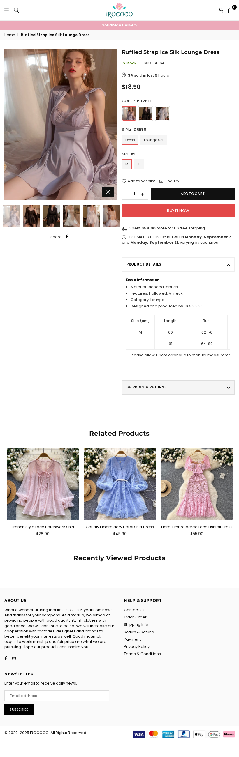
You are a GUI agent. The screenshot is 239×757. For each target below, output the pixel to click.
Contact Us (134, 610)
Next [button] (112, 124)
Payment (132, 639)
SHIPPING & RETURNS (146, 387)
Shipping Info (136, 624)
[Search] (16, 10)
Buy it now (178, 210)
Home (9, 35)
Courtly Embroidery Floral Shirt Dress (120, 527)
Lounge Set (154, 139)
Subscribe (19, 709)
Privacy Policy (137, 646)
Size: (128, 154)
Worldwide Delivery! (119, 25)
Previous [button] (9, 124)
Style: (134, 129)
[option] (119, 25)
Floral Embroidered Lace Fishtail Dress (197, 527)
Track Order (135, 617)
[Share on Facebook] (67, 236)
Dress (130, 139)
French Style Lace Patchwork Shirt (43, 527)
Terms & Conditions (142, 654)
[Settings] (221, 10)
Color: (137, 101)
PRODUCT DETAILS (143, 264)
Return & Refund (139, 632)
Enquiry (172, 181)
